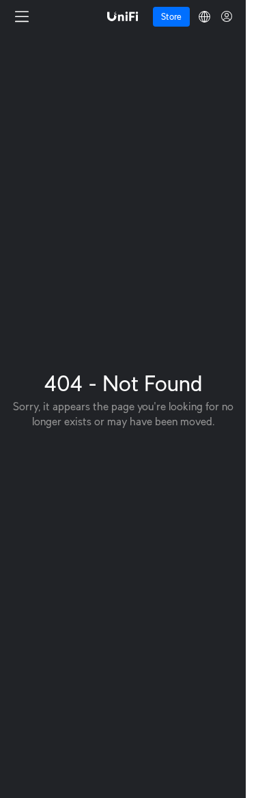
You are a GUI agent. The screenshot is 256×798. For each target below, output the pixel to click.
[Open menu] (22, 16)
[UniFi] (123, 16)
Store (171, 17)
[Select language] (204, 16)
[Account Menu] (226, 16)
